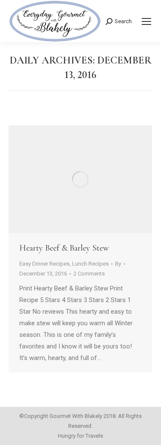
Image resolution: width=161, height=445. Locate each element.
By (118, 263)
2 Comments (89, 273)
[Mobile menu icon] (146, 21)
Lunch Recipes (90, 263)
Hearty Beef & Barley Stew (64, 248)
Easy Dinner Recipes (44, 263)
